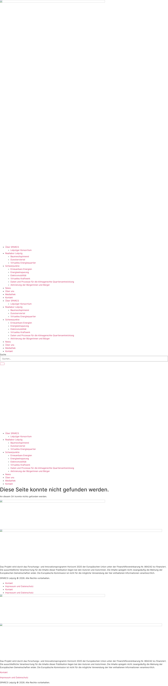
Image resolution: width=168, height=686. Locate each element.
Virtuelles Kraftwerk (20, 278)
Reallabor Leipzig (13, 253)
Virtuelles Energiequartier (23, 262)
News (8, 288)
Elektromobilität (18, 275)
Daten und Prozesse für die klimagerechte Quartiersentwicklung (42, 281)
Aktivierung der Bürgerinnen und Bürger (30, 285)
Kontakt (9, 297)
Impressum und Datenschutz (19, 586)
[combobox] (84, 358)
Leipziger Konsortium (21, 250)
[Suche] (2, 364)
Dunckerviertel (17, 259)
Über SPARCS (12, 247)
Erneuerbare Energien (21, 269)
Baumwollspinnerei (19, 256)
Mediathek (10, 294)
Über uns (9, 291)
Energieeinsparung (19, 272)
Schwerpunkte (12, 266)
